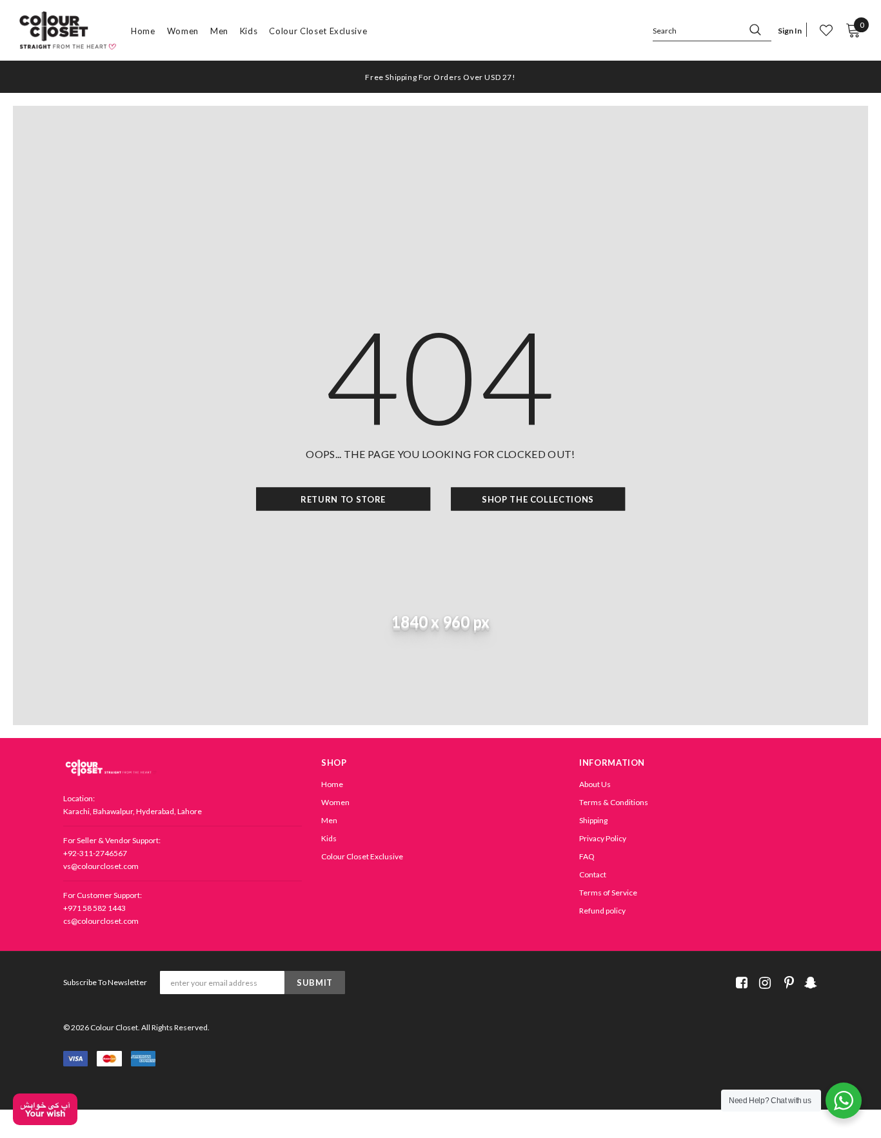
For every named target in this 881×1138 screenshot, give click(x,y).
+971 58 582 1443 (94, 908)
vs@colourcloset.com (101, 866)
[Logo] (67, 30)
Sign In (790, 30)
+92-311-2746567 (95, 853)
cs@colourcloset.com (101, 921)
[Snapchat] (809, 983)
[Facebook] (739, 983)
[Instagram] (763, 983)
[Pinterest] (786, 983)
